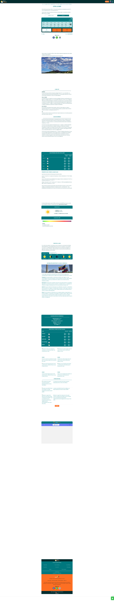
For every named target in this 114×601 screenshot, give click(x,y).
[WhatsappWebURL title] (57, 37)
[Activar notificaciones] (108, 598)
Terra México (68, 564)
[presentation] (70, 24)
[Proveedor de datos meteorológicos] (57, 593)
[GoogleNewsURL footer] (60, 588)
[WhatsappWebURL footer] (57, 588)
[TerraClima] (110, 1)
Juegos (50, 569)
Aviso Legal (49, 580)
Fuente (69, 34)
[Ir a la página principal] (4, 2)
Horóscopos (69, 567)
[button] (11, 37)
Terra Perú (45, 567)
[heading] (57, 406)
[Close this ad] (113, 596)
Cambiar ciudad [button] (51, 15)
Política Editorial (60, 580)
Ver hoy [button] (63, 15)
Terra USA (57, 567)
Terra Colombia (57, 564)
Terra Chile (45, 564)
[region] (57, 46)
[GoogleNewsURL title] (60, 37)
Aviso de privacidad (54, 580)
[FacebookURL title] (54, 37)
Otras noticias (64, 569)
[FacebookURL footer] (54, 588)
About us (65, 580)
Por (42, 34)
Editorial (59, 573)
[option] (46, 30)
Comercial (55, 573)
